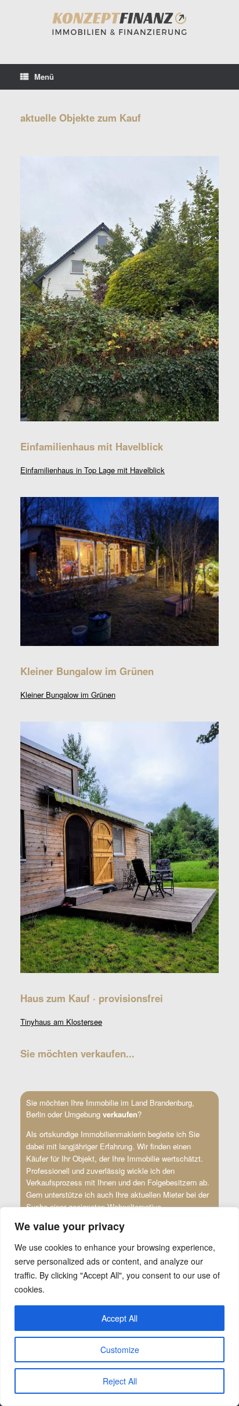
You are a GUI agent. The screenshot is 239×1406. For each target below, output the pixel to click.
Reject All (120, 1381)
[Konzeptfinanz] (119, 23)
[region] (119, 1306)
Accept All (119, 1318)
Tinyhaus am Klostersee (61, 1021)
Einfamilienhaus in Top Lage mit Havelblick (92, 469)
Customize (119, 1349)
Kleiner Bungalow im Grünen (67, 694)
